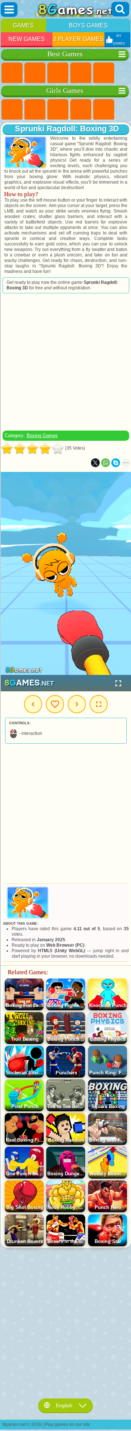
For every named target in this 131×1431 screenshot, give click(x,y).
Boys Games (88, 25)
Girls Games (34, 73)
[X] (95, 462)
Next (77, 704)
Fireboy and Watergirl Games (57, 109)
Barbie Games (80, 109)
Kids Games (80, 73)
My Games (55, 704)
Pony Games (12, 109)
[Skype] (115, 462)
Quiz (103, 109)
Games (23, 25)
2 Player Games (78, 39)
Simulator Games (57, 73)
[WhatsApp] (105, 462)
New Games (26, 39)
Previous (33, 704)
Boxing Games (42, 435)
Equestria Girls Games (34, 109)
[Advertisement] (65, 362)
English (64, 1405)
